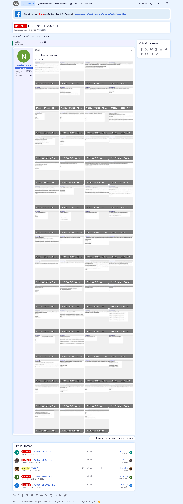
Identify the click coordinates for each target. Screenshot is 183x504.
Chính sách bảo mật (70, 501)
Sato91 (24, 454)
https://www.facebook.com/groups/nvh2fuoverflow (100, 14)
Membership (46, 3)
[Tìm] (167, 4)
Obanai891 (25, 479)
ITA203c (38, 454)
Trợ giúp (83, 501)
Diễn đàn (29, 3)
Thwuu (23, 471)
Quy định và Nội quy (32, 501)
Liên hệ (20, 501)
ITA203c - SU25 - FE (42, 476)
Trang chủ (92, 501)
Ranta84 (24, 462)
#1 (132, 50)
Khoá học (88, 3)
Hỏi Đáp (38, 471)
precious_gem (21, 30)
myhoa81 (24, 487)
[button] (13, 501)
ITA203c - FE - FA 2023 (43, 451)
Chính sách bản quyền (51, 501)
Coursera (62, 3)
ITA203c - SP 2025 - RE (43, 484)
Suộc (75, 3)
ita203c (43, 30)
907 (31, 75)
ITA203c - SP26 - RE (42, 459)
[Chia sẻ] (128, 50)
